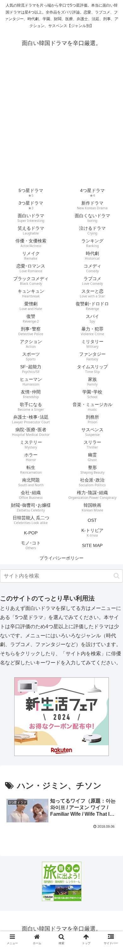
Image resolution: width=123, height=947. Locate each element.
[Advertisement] (61, 122)
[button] (116, 575)
